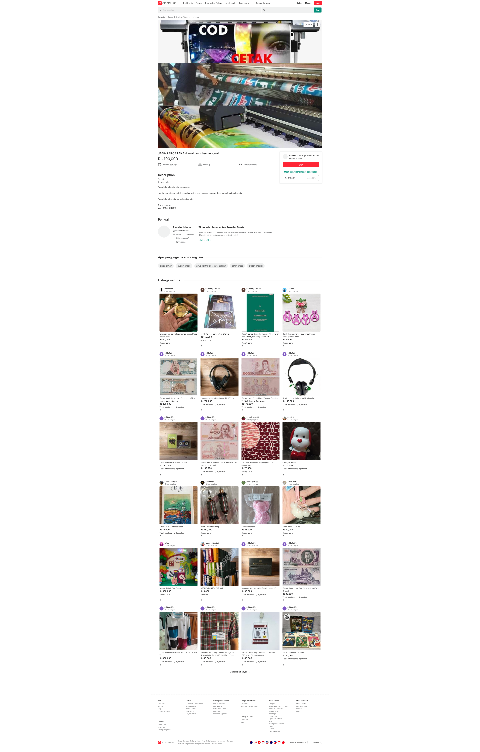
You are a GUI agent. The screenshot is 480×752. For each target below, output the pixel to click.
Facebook (161, 704)
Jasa (242, 722)
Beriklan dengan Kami (186, 744)
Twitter (160, 706)
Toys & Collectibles (275, 719)
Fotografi (272, 704)
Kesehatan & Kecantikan (194, 704)
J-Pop (271, 726)
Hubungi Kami (195, 741)
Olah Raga (272, 714)
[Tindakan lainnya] (317, 24)
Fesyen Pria (190, 711)
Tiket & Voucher (274, 731)
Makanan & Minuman (276, 709)
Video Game (273, 716)
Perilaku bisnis (217, 744)
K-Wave (271, 729)
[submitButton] (318, 10)
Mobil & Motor (301, 704)
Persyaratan (199, 744)
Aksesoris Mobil (301, 706)
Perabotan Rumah (219, 709)
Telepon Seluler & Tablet (249, 706)
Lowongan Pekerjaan (225, 741)
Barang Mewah (191, 706)
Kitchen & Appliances (220, 714)
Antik (270, 721)
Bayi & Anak (217, 706)
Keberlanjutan (211, 741)
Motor (298, 711)
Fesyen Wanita (191, 714)
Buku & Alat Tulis (219, 704)
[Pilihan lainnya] (161, 346)
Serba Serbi (162, 725)
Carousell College (164, 711)
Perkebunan (217, 711)
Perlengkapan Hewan (276, 724)
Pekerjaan (244, 720)
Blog (159, 709)
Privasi (207, 744)
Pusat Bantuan (183, 741)
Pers (203, 741)
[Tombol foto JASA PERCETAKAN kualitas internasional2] (240, 84)
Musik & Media (274, 711)
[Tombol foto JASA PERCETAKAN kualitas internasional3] (240, 127)
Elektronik (244, 704)
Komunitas (161, 727)
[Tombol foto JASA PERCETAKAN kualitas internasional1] (240, 41)
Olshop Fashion (191, 709)
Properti (299, 709)
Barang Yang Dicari (164, 730)
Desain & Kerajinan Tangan (278, 706)
